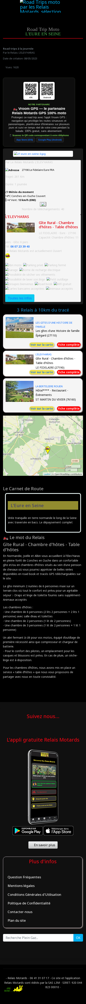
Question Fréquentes (24, 877)
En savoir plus (44, 845)
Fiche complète (69, 345)
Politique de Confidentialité (29, 903)
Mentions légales (21, 885)
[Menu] (73, 6)
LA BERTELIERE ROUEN (49, 386)
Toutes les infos (20, 298)
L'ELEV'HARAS (44, 354)
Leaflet (47, 474)
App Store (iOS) (24, 140)
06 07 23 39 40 (20, 246)
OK (78, 938)
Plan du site (17, 920)
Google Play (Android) (50, 140)
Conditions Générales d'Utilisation (34, 894)
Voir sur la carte (41, 345)
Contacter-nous (20, 911)
